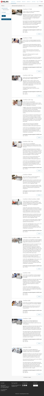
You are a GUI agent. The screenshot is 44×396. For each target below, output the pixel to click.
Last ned (33, 1)
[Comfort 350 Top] (17, 156)
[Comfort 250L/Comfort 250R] (17, 216)
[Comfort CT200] (17, 21)
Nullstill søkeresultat (6, 19)
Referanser (19, 1)
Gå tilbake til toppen (27, 377)
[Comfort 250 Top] (17, 118)
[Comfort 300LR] (17, 185)
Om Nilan (23, 1)
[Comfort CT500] (17, 54)
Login (36, 385)
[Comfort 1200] (17, 331)
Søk (3, 15)
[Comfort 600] (17, 307)
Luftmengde (4, 12)
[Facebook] (26, 385)
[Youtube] (23, 385)
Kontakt (28, 1)
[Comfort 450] (17, 284)
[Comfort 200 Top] (17, 85)
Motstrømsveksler (5, 8)
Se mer (39, 33)
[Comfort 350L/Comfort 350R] (17, 253)
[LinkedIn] (24, 385)
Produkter (13, 1)
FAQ (37, 1)
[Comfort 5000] (17, 361)
